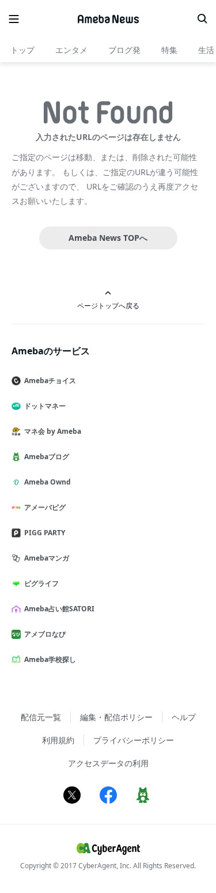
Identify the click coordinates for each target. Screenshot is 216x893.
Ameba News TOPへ (108, 237)
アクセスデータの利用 (108, 763)
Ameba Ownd (47, 482)
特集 (169, 49)
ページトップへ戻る (108, 305)
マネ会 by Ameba (52, 431)
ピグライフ (41, 583)
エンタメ (71, 49)
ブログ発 (124, 49)
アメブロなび (45, 634)
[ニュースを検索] (202, 19)
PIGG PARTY (44, 533)
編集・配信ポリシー (116, 717)
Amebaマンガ (46, 558)
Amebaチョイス (50, 380)
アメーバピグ (45, 507)
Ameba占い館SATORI (59, 609)
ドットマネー (45, 406)
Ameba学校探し (50, 659)
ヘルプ (184, 717)
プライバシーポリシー (133, 740)
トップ (22, 49)
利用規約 (58, 740)
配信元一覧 (41, 717)
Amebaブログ (46, 456)
